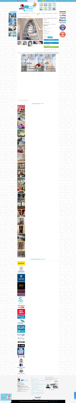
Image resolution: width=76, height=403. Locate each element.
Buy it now (51, 42)
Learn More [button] (46, 401)
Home (20, 13)
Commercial (51, 13)
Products (20, 16)
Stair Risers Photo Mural (53, 49)
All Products (48, 49)
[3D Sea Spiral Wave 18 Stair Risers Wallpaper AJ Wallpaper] (19, 43)
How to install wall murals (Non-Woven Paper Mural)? (37, 392)
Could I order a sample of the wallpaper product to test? (38, 384)
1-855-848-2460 (29, 11)
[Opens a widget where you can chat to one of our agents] (6, 398)
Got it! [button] (53, 401)
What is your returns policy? (34, 388)
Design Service (43, 13)
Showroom (55, 13)
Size (44, 27)
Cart (54, 0)
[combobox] (32, 1)
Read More (42, 103)
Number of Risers (46, 33)
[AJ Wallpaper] (28, 7)
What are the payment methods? (35, 382)
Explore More (43, 259)
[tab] (19, 53)
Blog (47, 13)
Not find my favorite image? (34, 385)
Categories (23, 13)
